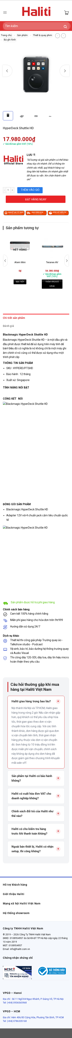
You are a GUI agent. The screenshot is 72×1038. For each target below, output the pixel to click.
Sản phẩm (22, 35)
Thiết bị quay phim (42, 35)
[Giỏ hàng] (66, 12)
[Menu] (5, 12)
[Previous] (7, 71)
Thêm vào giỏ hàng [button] (52, 284)
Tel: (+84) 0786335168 (15, 1021)
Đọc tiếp (20, 282)
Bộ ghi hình (10, 39)
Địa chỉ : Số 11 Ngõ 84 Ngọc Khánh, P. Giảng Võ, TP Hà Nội (33, 999)
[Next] (65, 71)
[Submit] (65, 27)
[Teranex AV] (52, 246)
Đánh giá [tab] (8, 325)
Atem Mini (20, 262)
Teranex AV (52, 262)
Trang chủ (6, 35)
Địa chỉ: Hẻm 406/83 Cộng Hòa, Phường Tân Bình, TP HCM (33, 1017)
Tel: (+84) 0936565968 (15, 1002)
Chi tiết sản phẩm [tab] (14, 317)
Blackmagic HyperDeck (20, 509)
